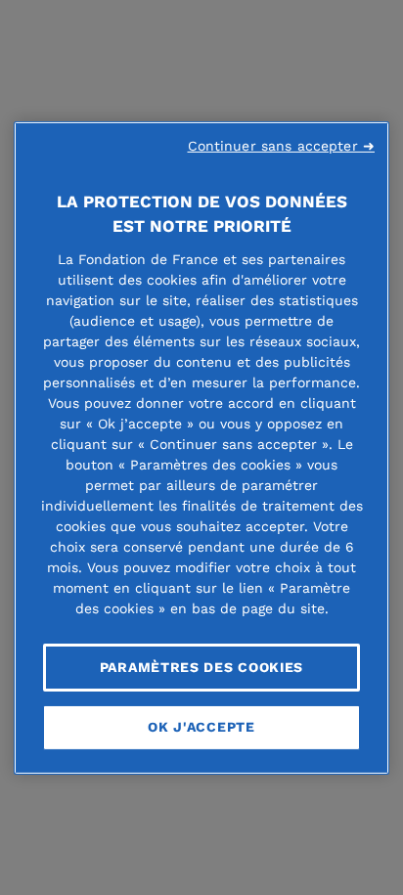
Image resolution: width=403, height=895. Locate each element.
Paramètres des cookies (201, 666)
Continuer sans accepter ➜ (282, 145)
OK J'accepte (201, 727)
